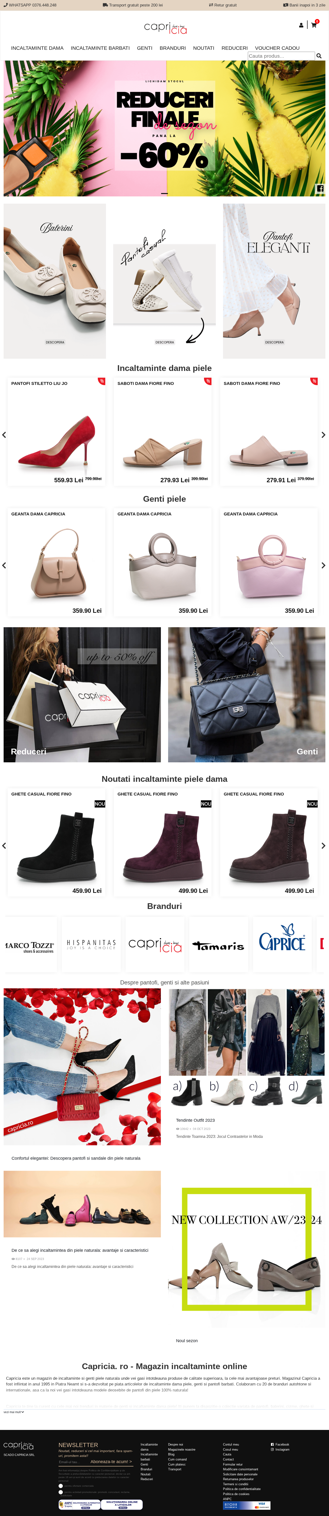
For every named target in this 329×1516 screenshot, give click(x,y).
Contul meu (231, 1444)
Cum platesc (177, 1464)
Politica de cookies (236, 1494)
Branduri (173, 48)
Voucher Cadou (277, 48)
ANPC (227, 1499)
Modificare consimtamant (240, 1469)
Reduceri (235, 48)
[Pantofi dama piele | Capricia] (55, 281)
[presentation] (4, 435)
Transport (174, 1469)
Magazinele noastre (181, 1449)
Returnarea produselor (238, 1479)
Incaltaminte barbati (100, 48)
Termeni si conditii (235, 1484)
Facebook (282, 1444)
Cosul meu (230, 1449)
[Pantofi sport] (164, 281)
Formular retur (233, 1464)
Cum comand (177, 1459)
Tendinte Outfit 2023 (195, 1120)
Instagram (282, 1449)
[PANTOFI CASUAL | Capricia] (274, 281)
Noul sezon (187, 1340)
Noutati (203, 48)
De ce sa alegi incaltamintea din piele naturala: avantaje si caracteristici (80, 1250)
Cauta (227, 1454)
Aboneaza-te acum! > (111, 1461)
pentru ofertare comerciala (79, 1486)
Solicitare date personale (240, 1474)
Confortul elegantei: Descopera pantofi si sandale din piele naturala (76, 1158)
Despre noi (175, 1444)
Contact (228, 1459)
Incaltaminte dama (37, 48)
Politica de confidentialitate (242, 1489)
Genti (144, 48)
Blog (171, 1454)
